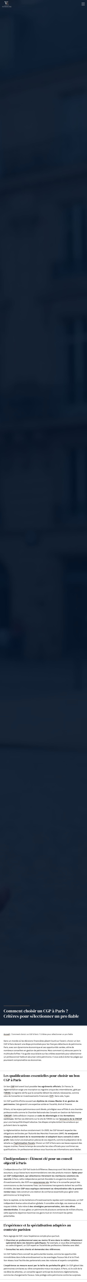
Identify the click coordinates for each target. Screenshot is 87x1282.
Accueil (7, 1034)
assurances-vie (41, 1182)
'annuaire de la (70, 1119)
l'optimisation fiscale (24, 1143)
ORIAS (8, 1093)
